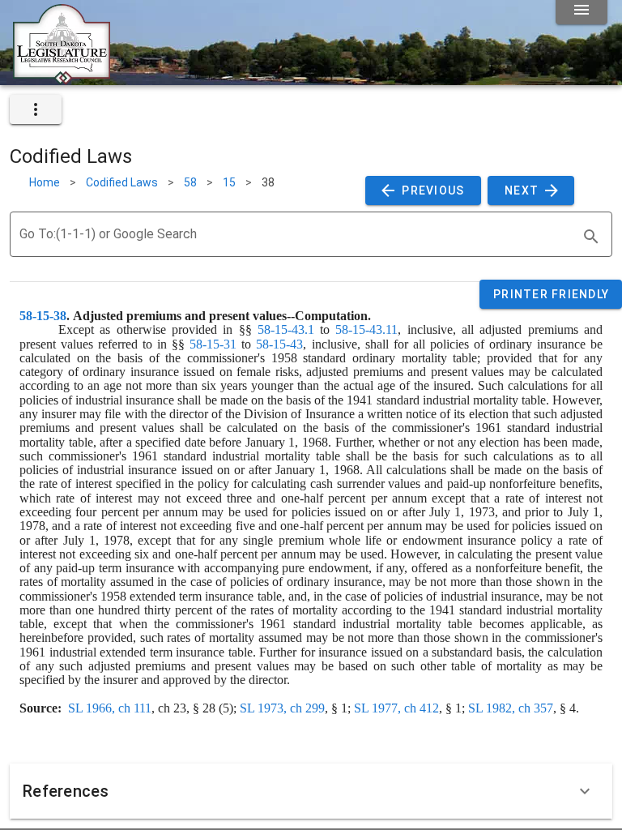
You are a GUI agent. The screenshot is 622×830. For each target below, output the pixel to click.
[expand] (36, 109)
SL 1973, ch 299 (282, 708)
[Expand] (584, 791)
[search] (591, 236)
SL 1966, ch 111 (109, 708)
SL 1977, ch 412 (396, 708)
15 (229, 182)
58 (190, 182)
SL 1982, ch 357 (510, 708)
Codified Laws (122, 182)
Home (44, 182)
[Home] (61, 78)
